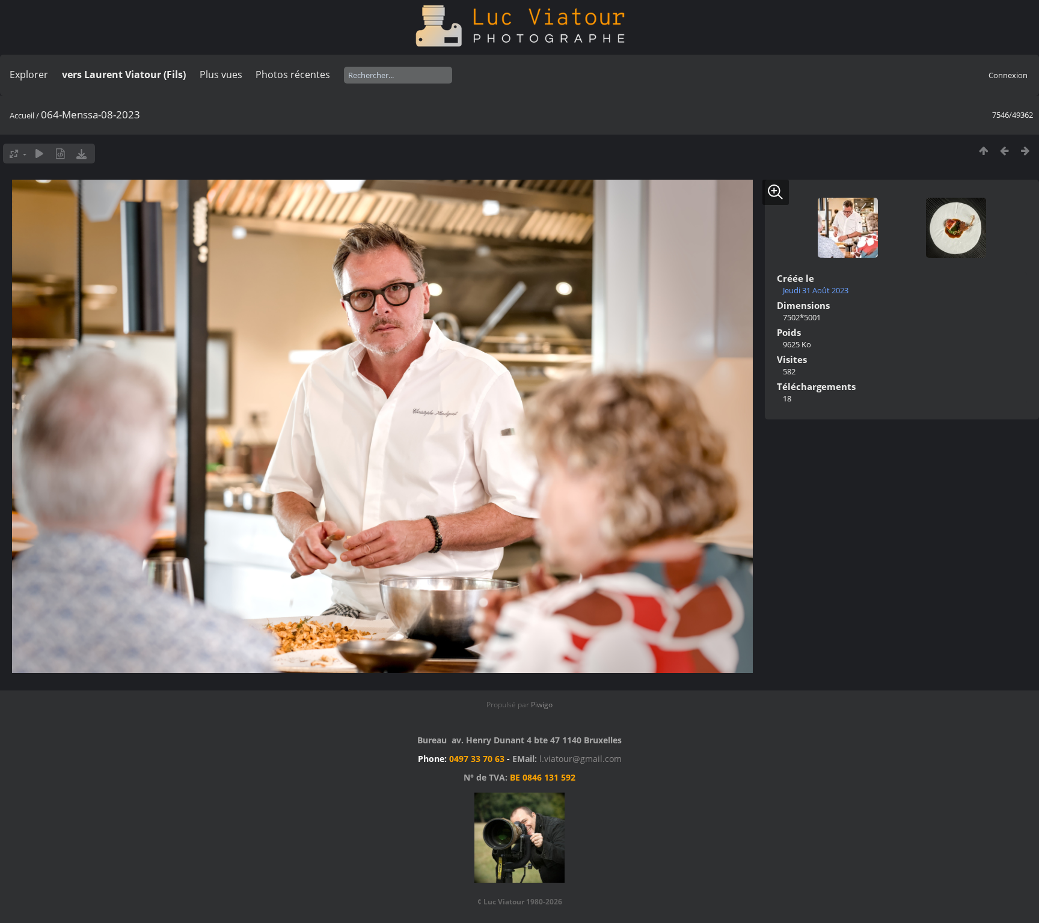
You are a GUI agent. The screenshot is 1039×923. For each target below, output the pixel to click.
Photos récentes (293, 74)
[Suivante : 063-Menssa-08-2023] (1025, 150)
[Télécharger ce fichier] (81, 153)
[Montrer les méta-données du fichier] (60, 153)
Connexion (1008, 75)
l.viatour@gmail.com (580, 758)
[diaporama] (39, 153)
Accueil (22, 115)
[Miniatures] (983, 150)
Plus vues (221, 74)
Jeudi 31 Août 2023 (815, 290)
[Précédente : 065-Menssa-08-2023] (1004, 150)
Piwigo (542, 704)
